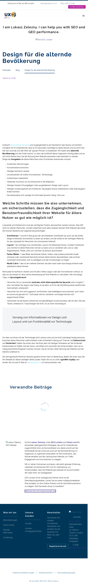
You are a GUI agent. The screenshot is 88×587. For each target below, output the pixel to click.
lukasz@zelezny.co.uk (48, 3)
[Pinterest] (11, 373)
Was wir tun (40, 19)
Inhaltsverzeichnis (45, 573)
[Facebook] (4, 373)
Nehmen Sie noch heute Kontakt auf (40, 491)
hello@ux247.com (34, 362)
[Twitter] (7, 373)
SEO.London (74, 521)
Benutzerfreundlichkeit (19, 145)
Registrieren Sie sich (57, 546)
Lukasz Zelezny (38, 442)
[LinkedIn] (84, 3)
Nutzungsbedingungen (66, 573)
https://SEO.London (68, 3)
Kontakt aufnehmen (77, 7)
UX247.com (72, 442)
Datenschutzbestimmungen (23, 573)
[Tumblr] (14, 373)
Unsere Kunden (57, 19)
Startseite (25, 19)
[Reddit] (21, 373)
